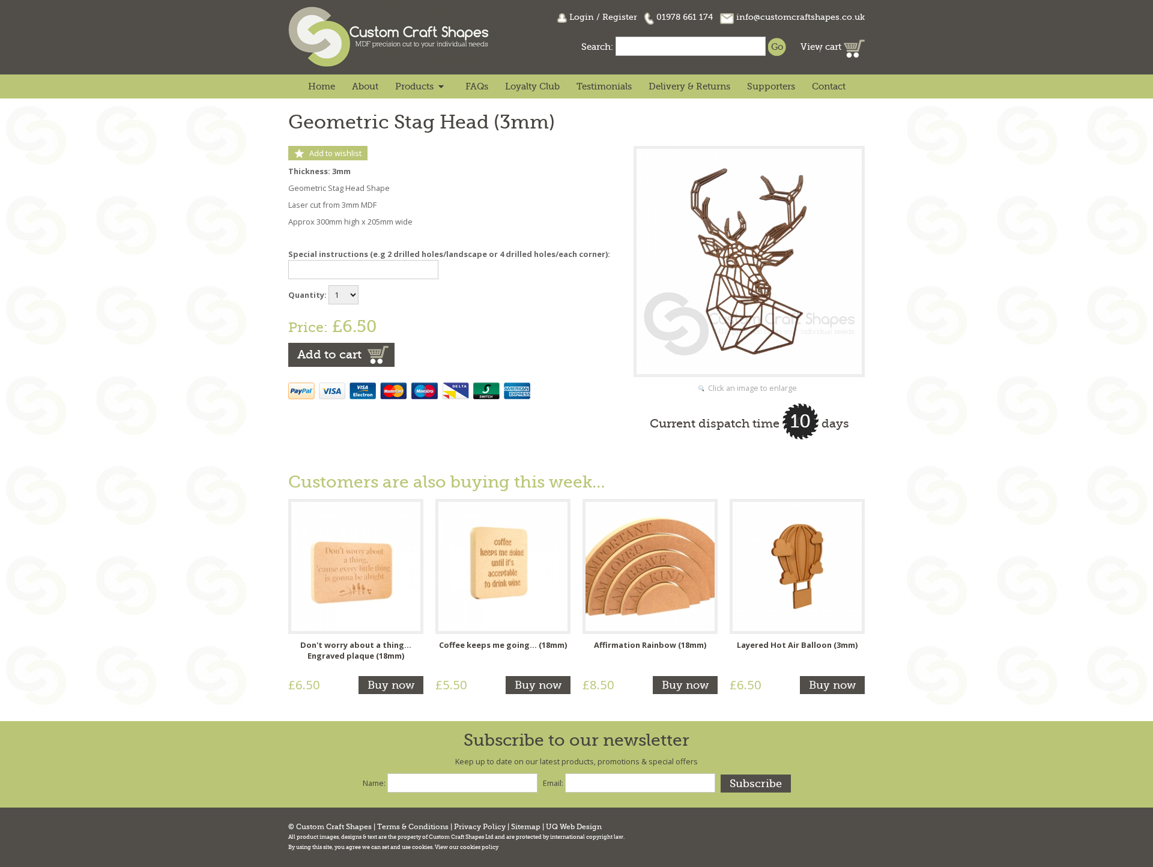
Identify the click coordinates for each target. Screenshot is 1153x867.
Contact (829, 86)
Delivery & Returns (689, 86)
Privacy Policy (480, 827)
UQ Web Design (574, 827)
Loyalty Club (532, 86)
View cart (822, 46)
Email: (553, 783)
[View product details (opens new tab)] (355, 565)
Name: (374, 783)
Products (414, 86)
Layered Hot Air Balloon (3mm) (797, 644)
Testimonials (604, 86)
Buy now (391, 685)
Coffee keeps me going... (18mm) (503, 644)
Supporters (771, 86)
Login (581, 17)
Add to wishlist (335, 153)
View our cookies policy (466, 847)
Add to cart (329, 354)
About (365, 86)
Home (321, 86)
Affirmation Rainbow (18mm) (650, 644)
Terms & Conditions (413, 827)
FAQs (476, 86)
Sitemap (525, 827)
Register (619, 17)
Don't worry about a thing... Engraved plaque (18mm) (355, 650)
